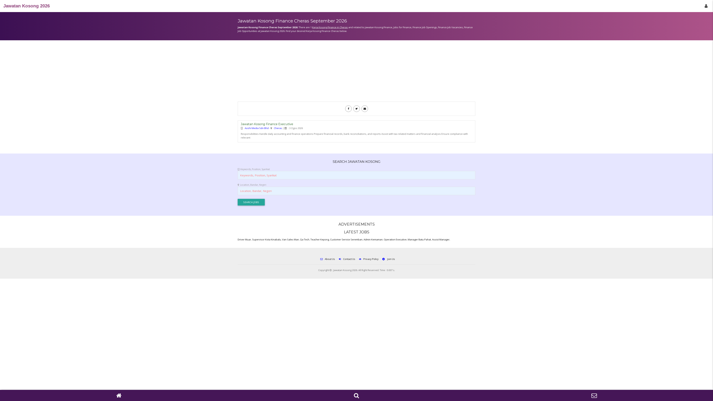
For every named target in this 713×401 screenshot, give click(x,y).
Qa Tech (304, 239)
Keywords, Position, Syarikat (255, 169)
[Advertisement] (356, 73)
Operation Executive (395, 239)
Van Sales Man (290, 239)
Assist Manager (441, 239)
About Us (330, 259)
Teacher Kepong (319, 239)
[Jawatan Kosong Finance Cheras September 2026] (348, 108)
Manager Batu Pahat (419, 239)
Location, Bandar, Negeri (253, 184)
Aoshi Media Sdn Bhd (257, 128)
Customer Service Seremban (346, 239)
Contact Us (349, 259)
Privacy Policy (371, 259)
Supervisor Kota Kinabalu (266, 239)
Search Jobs (251, 202)
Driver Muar (244, 239)
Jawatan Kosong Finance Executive (267, 124)
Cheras (278, 128)
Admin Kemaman (373, 239)
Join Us (391, 259)
